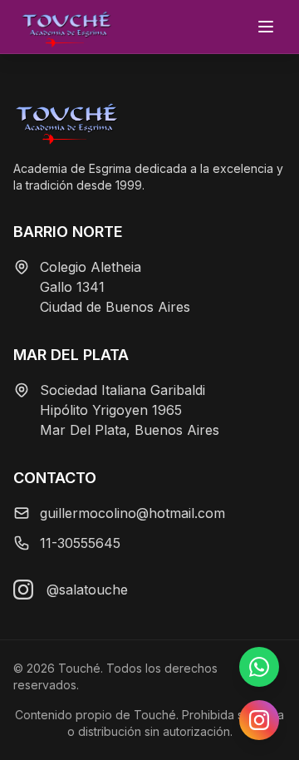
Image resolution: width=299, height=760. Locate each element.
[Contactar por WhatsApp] (259, 667)
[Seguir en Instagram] (259, 720)
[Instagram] (23, 590)
